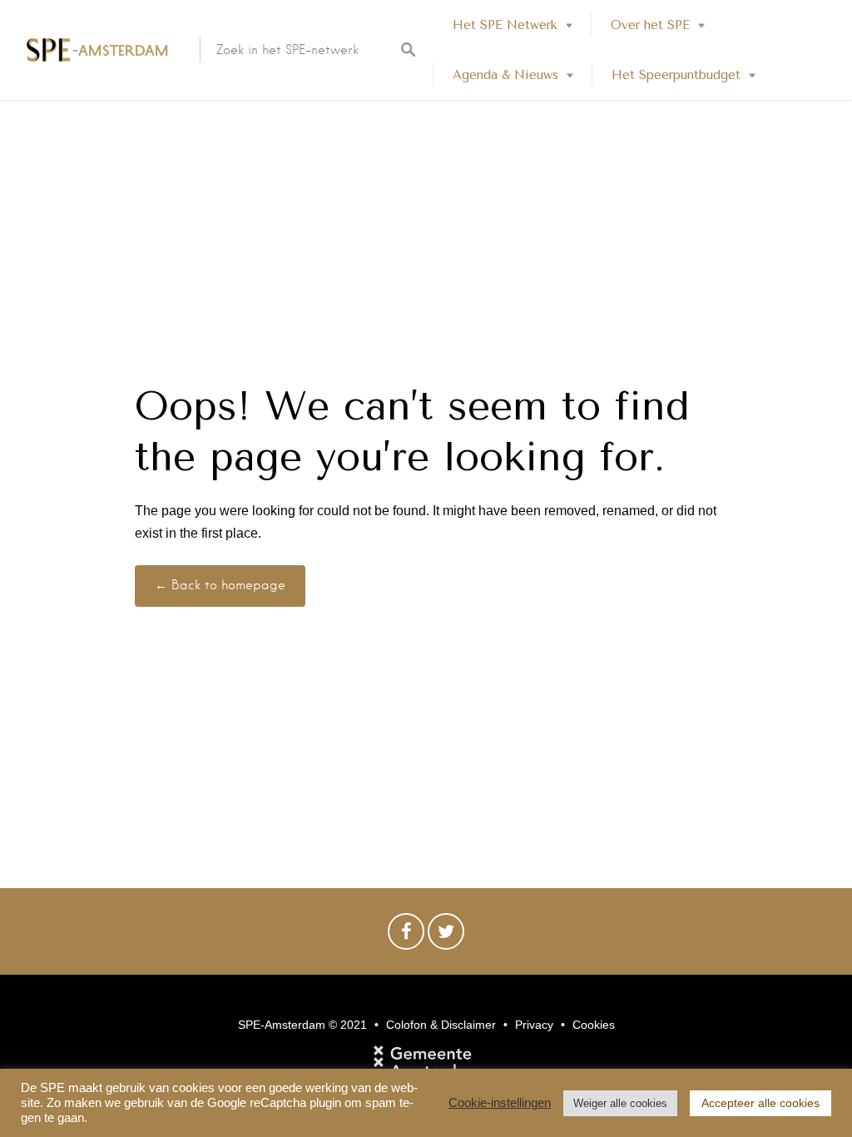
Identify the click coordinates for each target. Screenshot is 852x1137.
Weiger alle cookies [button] (620, 1103)
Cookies (593, 1024)
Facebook (406, 935)
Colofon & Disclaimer (441, 1024)
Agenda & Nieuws (505, 74)
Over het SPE (650, 24)
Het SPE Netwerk (505, 24)
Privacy (534, 1024)
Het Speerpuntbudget (676, 74)
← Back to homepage (220, 585)
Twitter (446, 935)
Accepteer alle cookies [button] (760, 1103)
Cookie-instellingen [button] (499, 1103)
